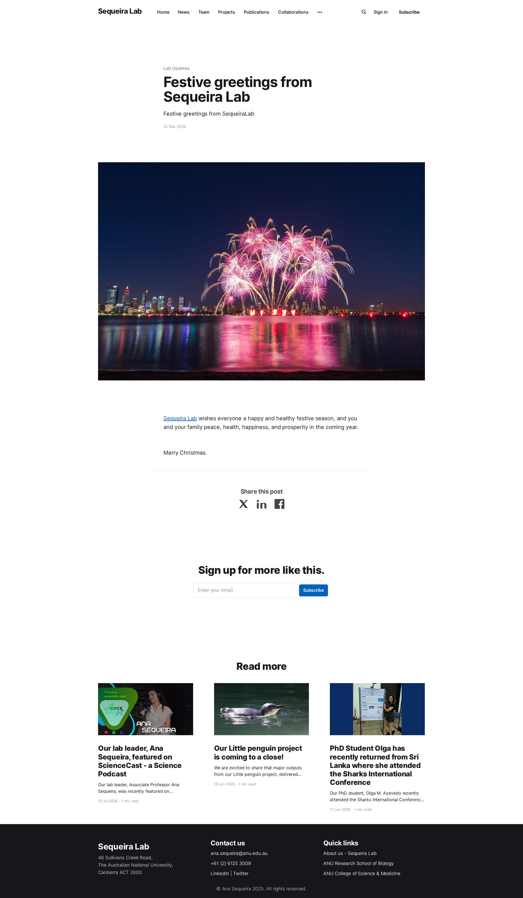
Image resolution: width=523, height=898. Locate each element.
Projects (226, 12)
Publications (256, 12)
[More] (320, 12)
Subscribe (409, 12)
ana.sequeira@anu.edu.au (239, 853)
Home (163, 12)
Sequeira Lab (120, 11)
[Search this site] (364, 12)
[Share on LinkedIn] (261, 504)
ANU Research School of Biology (358, 863)
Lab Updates (176, 68)
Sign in (381, 12)
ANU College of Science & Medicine (361, 873)
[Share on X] (243, 504)
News (184, 12)
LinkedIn (220, 873)
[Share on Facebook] (279, 504)
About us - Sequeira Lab (350, 853)
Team (203, 12)
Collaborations (293, 12)
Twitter (240, 873)
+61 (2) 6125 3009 (231, 863)
